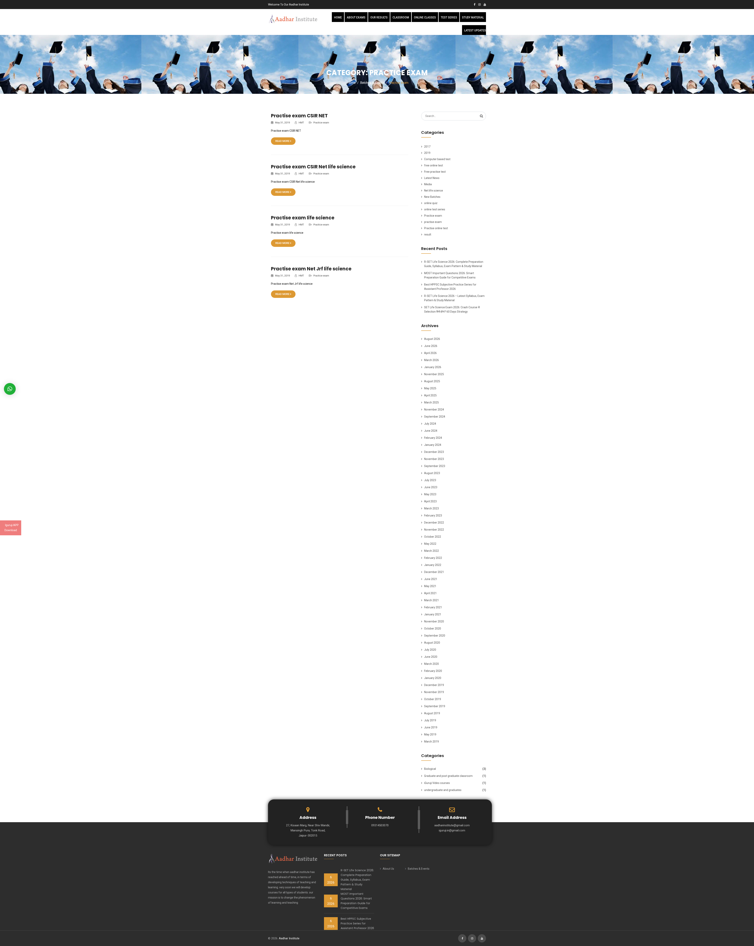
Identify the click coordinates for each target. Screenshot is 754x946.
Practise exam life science (302, 217)
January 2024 (432, 444)
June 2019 (430, 727)
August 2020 (432, 642)
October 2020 (432, 628)
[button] (10, 389)
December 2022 (434, 522)
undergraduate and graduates (442, 790)
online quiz (430, 203)
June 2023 (430, 487)
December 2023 (434, 451)
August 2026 (432, 338)
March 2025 (431, 402)
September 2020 (434, 635)
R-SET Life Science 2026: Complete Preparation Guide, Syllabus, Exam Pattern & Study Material (357, 879)
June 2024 (430, 430)
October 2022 (432, 536)
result (427, 234)
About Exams (356, 17)
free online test (433, 165)
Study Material (473, 17)
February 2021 (433, 607)
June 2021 (430, 579)
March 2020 (431, 663)
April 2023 (430, 501)
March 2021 (431, 600)
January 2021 (432, 614)
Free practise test (435, 171)
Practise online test (436, 228)
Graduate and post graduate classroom (448, 775)
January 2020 (432, 678)
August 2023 (432, 473)
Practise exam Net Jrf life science (311, 268)
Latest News (431, 178)
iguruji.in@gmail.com (452, 830)
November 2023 (434, 459)
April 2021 (430, 593)
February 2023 (433, 515)
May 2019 (430, 734)
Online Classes (425, 17)
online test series (434, 209)
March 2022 (431, 550)
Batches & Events (418, 868)
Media (428, 184)
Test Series (449, 17)
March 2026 (431, 360)
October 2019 (432, 699)
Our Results (379, 17)
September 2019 (434, 706)
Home (338, 17)
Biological (430, 768)
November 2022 (434, 529)
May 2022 (430, 543)
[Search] (481, 116)
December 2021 (434, 572)
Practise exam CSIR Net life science (313, 166)
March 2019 (431, 741)
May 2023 (430, 494)
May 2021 (430, 586)
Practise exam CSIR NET (299, 115)
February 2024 (433, 437)
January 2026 (432, 367)
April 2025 (430, 395)
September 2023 (434, 466)
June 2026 (430, 346)
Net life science (433, 190)
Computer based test (437, 159)
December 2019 (434, 685)
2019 (427, 152)
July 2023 (430, 480)
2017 (427, 146)
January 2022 (432, 565)
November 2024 (434, 409)
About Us (388, 868)
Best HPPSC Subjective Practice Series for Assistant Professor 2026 (357, 923)
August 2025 (432, 381)
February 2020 (433, 670)
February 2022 (433, 557)
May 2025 (430, 388)
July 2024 (430, 423)
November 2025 (434, 374)
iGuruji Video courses (437, 783)
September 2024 (434, 416)
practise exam (433, 222)
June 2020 (430, 656)
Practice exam (321, 122)
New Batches (432, 196)
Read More (282, 141)
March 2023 (431, 508)
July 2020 (430, 649)
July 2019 (430, 720)
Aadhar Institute (289, 938)
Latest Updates (475, 30)
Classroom (401, 17)
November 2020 (434, 621)
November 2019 (434, 692)
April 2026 (430, 353)
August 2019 (432, 713)
